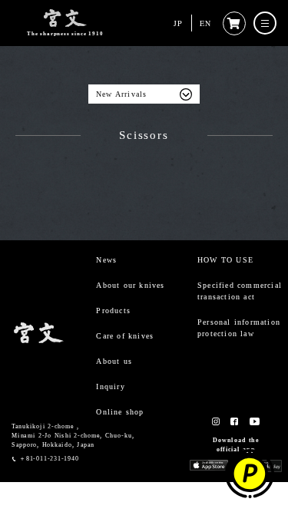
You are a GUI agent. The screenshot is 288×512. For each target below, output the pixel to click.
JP (178, 23)
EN (205, 23)
